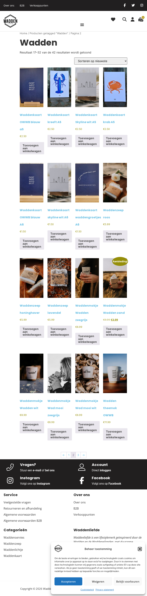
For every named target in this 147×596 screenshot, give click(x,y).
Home (23, 33)
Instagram (43, 483)
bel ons (49, 470)
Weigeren (98, 581)
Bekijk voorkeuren (127, 581)
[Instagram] (141, 5)
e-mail (37, 470)
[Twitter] (133, 5)
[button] (140, 549)
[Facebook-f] (124, 5)
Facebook (114, 483)
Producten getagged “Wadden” (49, 33)
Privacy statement (105, 589)
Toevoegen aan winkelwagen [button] (32, 148)
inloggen (105, 470)
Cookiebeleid (87, 589)
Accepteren (68, 581)
